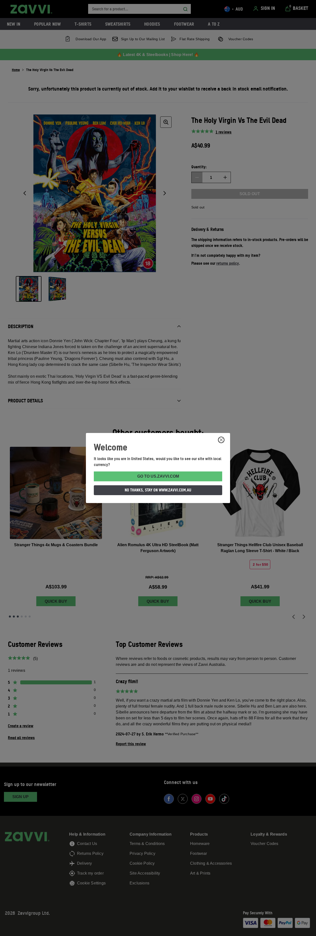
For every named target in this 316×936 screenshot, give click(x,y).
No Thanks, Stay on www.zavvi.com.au (158, 489)
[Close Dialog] (221, 440)
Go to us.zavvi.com (158, 476)
